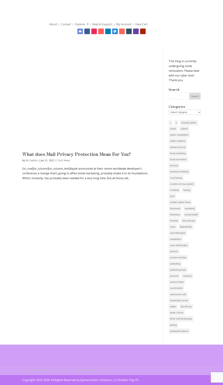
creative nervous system (182, 183)
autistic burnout (178, 147)
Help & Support (102, 24)
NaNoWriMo (186, 226)
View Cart (141, 24)
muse (172, 226)
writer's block (176, 312)
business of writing (179, 171)
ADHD (173, 128)
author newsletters (179, 134)
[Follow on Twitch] (136, 31)
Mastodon (175, 214)
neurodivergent (177, 232)
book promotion (178, 159)
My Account (123, 24)
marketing (190, 208)
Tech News (63, 160)
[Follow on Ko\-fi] (101, 31)
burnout (174, 165)
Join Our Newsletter (87, 370)
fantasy (186, 190)
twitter (173, 306)
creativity (174, 190)
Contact (66, 24)
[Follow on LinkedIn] (108, 31)
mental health (191, 214)
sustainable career (179, 300)
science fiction (177, 282)
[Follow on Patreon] (122, 31)
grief (172, 196)
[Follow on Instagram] (94, 31)
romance (187, 275)
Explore (80, 24)
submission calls (178, 294)
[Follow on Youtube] (143, 31)
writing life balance (179, 331)
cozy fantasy (176, 177)
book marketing (178, 153)
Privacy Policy (62, 370)
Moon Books (188, 220)
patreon (174, 251)
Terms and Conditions (35, 370)
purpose (174, 275)
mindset (174, 220)
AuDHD (184, 128)
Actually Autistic (189, 122)
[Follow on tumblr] (129, 31)
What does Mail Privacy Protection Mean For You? (76, 154)
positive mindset (178, 257)
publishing (175, 263)
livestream (175, 208)
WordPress (186, 306)
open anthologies (178, 245)
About (53, 24)
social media (176, 288)
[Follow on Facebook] (87, 31)
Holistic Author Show (180, 202)
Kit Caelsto (32, 160)
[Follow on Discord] (80, 31)
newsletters (175, 239)
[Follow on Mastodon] (115, 31)
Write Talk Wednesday (181, 318)
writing (173, 325)
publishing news (178, 269)
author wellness (178, 140)
